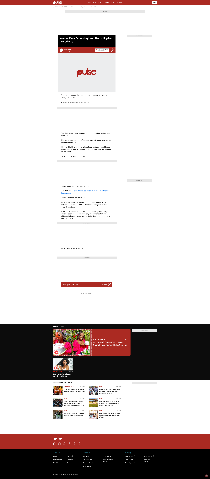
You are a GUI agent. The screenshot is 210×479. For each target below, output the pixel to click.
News (89, 2)
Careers (119, 2)
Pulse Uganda (129, 463)
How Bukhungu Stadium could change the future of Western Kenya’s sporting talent (109, 403)
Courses (69, 463)
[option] (63, 368)
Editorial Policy (107, 456)
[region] (105, 368)
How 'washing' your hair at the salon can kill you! (62, 375)
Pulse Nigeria (129, 456)
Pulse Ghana (129, 459)
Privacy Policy (87, 466)
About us (86, 456)
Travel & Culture (69, 386)
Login (154, 2)
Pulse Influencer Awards (108, 460)
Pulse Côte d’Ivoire (146, 460)
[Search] (149, 2)
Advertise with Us (88, 459)
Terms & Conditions (89, 463)
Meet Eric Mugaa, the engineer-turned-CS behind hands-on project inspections (110, 391)
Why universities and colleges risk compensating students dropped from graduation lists (74, 403)
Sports (113, 2)
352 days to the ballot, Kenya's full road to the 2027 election (74, 414)
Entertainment (97, 2)
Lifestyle (106, 2)
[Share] (112, 50)
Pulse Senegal (147, 456)
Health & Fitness (65, 6)
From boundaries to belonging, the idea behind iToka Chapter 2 (74, 390)
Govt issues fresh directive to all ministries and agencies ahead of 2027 (109, 415)
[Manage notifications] (206, 475)
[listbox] (105, 368)
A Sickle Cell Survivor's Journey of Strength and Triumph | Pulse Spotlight (110, 343)
